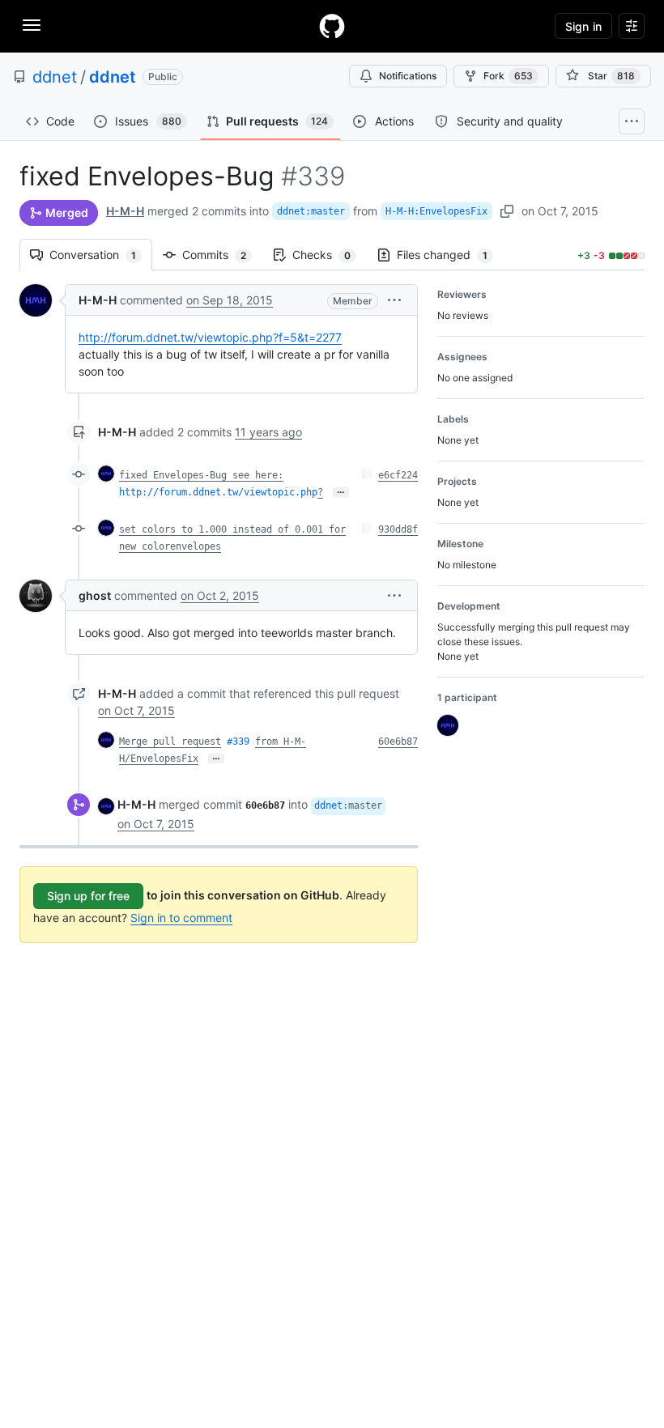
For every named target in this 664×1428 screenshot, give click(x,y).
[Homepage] (332, 26)
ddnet (54, 77)
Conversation (100, 254)
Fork (508, 76)
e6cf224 (398, 475)
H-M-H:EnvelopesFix (436, 211)
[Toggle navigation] (31, 25)
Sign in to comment (181, 917)
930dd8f (398, 529)
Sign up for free (88, 896)
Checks (329, 254)
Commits (222, 254)
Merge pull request (170, 741)
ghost (95, 595)
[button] (394, 300)
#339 (238, 741)
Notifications (407, 76)
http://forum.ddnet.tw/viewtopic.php (218, 492)
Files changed (450, 254)
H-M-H (125, 211)
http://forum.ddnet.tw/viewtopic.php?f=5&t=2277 (210, 337)
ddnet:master (311, 211)
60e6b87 (398, 741)
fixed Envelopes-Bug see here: (201, 475)
